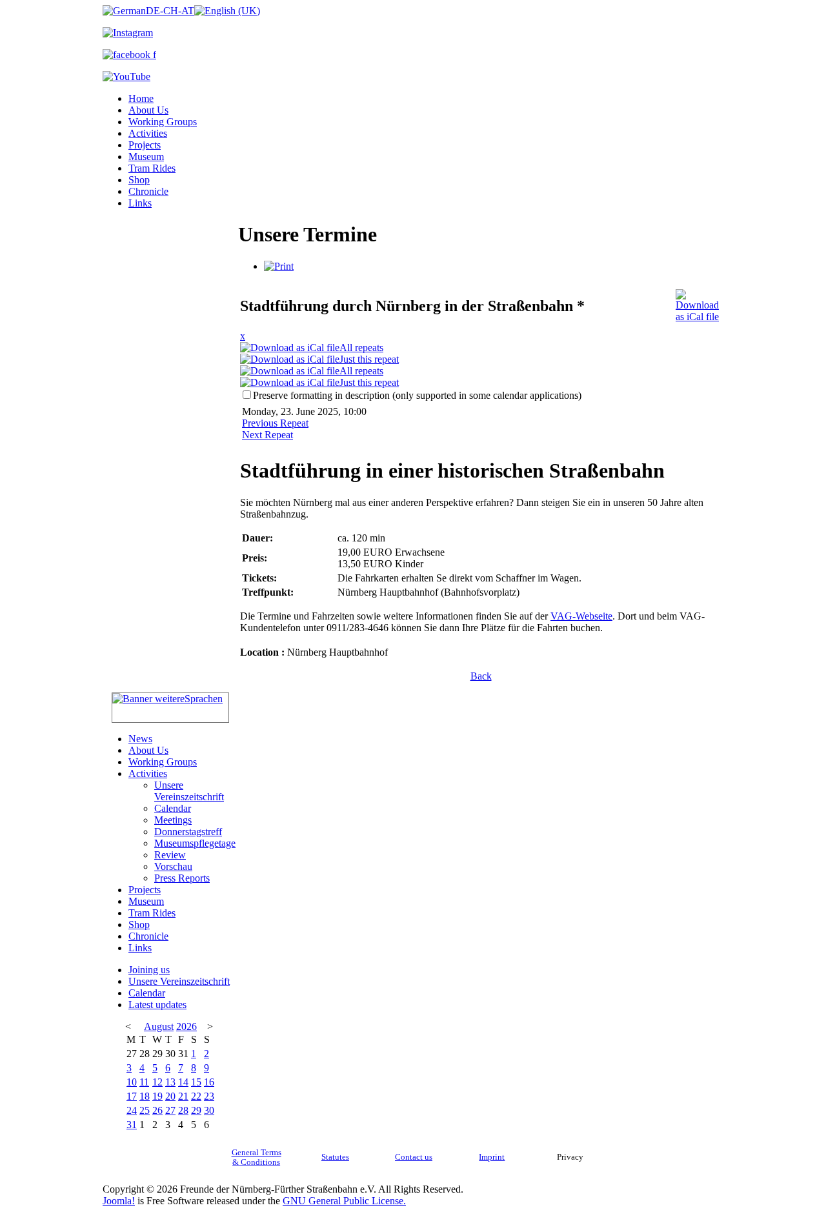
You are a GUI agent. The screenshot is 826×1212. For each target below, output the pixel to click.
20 (170, 1096)
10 (131, 1081)
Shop (139, 179)
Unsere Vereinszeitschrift (189, 791)
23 (209, 1096)
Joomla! (119, 1200)
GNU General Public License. (344, 1200)
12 (157, 1081)
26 (157, 1110)
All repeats (361, 347)
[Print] (279, 266)
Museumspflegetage (195, 843)
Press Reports (182, 878)
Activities (147, 133)
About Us (148, 110)
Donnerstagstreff (188, 831)
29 (196, 1110)
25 (144, 1110)
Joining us (149, 969)
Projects (144, 144)
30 (209, 1110)
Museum (146, 156)
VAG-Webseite (581, 616)
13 (170, 1081)
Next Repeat (267, 434)
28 (183, 1110)
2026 (186, 1026)
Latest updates (157, 1004)
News (140, 738)
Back (481, 676)
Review (170, 854)
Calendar (172, 808)
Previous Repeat (275, 423)
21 (183, 1096)
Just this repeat (369, 359)
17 (131, 1096)
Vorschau (173, 866)
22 (196, 1096)
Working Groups (162, 121)
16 (209, 1081)
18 (144, 1096)
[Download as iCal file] (697, 302)
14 (183, 1081)
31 (131, 1124)
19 (157, 1096)
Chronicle (148, 191)
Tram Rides (152, 168)
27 (170, 1110)
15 (196, 1081)
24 (131, 1110)
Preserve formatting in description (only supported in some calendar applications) (417, 395)
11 (144, 1081)
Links (140, 202)
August (159, 1026)
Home (141, 98)
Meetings (173, 819)
